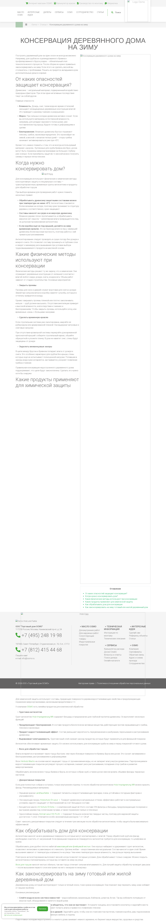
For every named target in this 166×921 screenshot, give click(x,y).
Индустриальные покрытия (87, 643)
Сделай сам (134, 633)
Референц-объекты (138, 635)
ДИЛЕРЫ (47, 12)
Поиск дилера (110, 657)
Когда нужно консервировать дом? (101, 596)
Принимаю (42, 909)
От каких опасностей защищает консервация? (106, 593)
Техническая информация (113, 627)
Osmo (135, 645)
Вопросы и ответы (112, 655)
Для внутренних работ (89, 630)
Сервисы (112, 645)
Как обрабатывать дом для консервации (103, 604)
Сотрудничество (84, 12)
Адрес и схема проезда (136, 659)
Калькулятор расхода (114, 649)
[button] (27, 24)
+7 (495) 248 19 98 (41, 635)
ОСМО (70, 12)
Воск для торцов (23, 864)
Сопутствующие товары (86, 637)
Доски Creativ (110, 652)
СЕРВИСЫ (59, 12)
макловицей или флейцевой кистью (74, 846)
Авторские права (86, 683)
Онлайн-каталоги (112, 660)
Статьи (100, 12)
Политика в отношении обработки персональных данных (123, 683)
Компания (134, 649)
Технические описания (114, 638)
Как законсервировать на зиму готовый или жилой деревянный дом (116, 607)
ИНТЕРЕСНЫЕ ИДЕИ (34, 13)
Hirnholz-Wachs (28, 761)
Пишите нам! (21, 655)
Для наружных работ (89, 633)
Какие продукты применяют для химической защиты (109, 602)
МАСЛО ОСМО (20, 13)
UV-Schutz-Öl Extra (45, 807)
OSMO (30, 706)
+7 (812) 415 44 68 (41, 650)
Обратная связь (136, 655)
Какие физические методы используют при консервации (111, 599)
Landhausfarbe (42, 793)
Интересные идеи (137, 627)
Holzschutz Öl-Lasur (49, 800)
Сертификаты (135, 652)
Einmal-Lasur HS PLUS (49, 814)
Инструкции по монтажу (111, 634)
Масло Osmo (89, 626)
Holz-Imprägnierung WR (42, 717)
